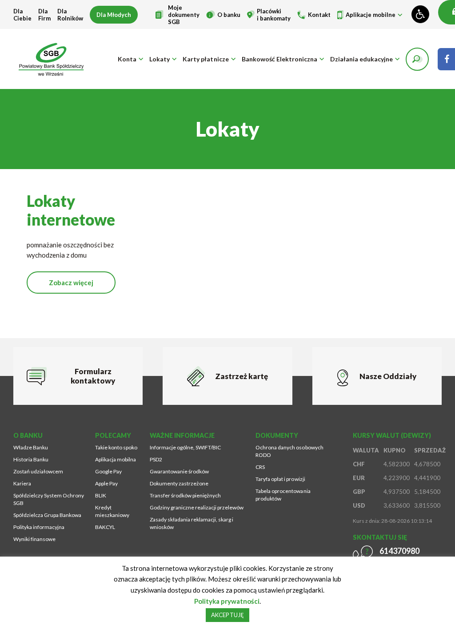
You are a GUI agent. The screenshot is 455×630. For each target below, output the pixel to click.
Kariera (22, 483)
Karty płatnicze (205, 59)
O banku (228, 14)
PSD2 (156, 459)
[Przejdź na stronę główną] (51, 59)
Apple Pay (106, 483)
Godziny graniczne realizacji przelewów (196, 507)
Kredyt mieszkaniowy (112, 511)
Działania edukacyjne (361, 59)
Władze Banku (30, 447)
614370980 (399, 551)
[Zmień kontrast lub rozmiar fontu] (420, 14)
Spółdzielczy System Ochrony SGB (48, 499)
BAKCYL (105, 527)
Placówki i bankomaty (274, 15)
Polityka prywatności (226, 601)
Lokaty (159, 59)
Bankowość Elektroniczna (279, 59)
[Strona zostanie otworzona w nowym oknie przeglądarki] (446, 59)
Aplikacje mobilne (370, 14)
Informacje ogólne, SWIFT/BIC (185, 447)
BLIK (100, 495)
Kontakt (319, 14)
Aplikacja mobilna (115, 459)
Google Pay (108, 471)
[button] (417, 59)
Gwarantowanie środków (179, 471)
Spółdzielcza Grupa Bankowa (47, 515)
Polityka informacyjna (38, 527)
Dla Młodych (113, 14)
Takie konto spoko (116, 447)
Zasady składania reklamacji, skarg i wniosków (191, 523)
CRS (260, 467)
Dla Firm (44, 15)
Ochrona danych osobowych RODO (289, 451)
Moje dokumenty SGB (184, 14)
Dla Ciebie (22, 15)
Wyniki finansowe (34, 539)
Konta (127, 59)
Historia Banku (30, 459)
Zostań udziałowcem (38, 471)
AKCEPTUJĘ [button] (227, 614)
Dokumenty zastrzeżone (179, 483)
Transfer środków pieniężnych (185, 495)
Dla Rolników (70, 15)
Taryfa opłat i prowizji (280, 479)
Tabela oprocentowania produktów (282, 495)
